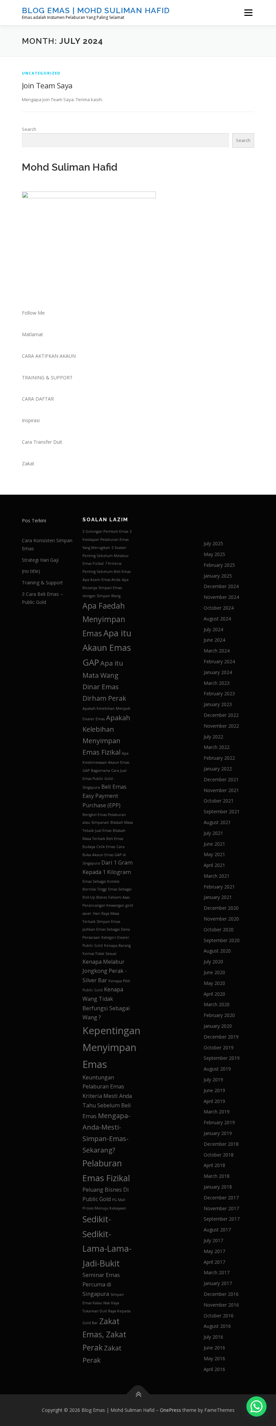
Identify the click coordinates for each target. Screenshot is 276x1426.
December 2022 (221, 715)
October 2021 (219, 800)
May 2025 (214, 554)
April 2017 (214, 1262)
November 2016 (221, 1305)
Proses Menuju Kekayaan (104, 1208)
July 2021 (213, 833)
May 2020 (214, 983)
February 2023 (219, 693)
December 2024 (221, 586)
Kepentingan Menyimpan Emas (111, 1047)
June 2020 (214, 972)
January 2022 (218, 768)
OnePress (170, 1410)
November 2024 (221, 597)
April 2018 (214, 1165)
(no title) (31, 571)
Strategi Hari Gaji (40, 560)
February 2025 (219, 565)
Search (29, 129)
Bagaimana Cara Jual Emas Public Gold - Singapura (104, 779)
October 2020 (219, 929)
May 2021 (214, 854)
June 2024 (214, 640)
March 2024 (217, 650)
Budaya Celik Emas (98, 846)
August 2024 (217, 618)
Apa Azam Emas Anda (101, 579)
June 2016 (214, 1347)
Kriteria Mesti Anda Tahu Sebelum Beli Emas (107, 1106)
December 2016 (221, 1294)
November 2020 (221, 918)
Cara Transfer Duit (42, 442)
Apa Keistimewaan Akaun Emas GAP (105, 762)
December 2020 (221, 908)
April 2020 (214, 994)
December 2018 (221, 1144)
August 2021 (217, 822)
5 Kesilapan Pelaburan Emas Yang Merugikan (107, 539)
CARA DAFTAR (38, 399)
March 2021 (217, 876)
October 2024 (219, 608)
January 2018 (218, 1187)
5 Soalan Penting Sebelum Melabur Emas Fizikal (105, 555)
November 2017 (221, 1208)
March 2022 (217, 747)
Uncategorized (41, 73)
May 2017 (214, 1251)
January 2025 (218, 576)
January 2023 (218, 704)
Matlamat (32, 334)
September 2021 (222, 811)
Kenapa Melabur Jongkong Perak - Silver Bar (104, 971)
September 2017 (222, 1219)
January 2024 (218, 672)
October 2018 (219, 1155)
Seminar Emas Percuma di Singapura (101, 1284)
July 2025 (213, 543)
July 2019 (213, 1079)
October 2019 (219, 1047)
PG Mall (118, 1199)
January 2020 (218, 1026)
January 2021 (218, 897)
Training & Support (42, 582)
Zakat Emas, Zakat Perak (104, 1334)
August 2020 (217, 951)
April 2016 (214, 1369)
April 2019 (214, 1101)
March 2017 (217, 1272)
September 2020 (222, 940)
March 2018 (217, 1176)
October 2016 (219, 1315)
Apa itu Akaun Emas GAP (106, 647)
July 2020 (213, 961)
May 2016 (214, 1358)
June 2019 (214, 1090)
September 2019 (222, 1058)
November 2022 (221, 726)
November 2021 (221, 790)
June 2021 (214, 844)
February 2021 (219, 886)
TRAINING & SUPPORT (47, 377)
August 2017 (217, 1229)
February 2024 (219, 661)
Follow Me (33, 313)
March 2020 (217, 1004)
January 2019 (218, 1133)
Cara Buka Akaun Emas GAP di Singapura (104, 855)
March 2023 (217, 683)
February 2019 (219, 1122)
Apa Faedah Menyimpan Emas (103, 619)
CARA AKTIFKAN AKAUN (49, 356)
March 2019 (217, 1111)
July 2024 (213, 629)
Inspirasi (31, 420)
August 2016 (217, 1326)
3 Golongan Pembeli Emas (105, 531)
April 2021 (214, 865)
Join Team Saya (47, 85)
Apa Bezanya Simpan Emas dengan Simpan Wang (105, 587)
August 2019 (217, 1069)
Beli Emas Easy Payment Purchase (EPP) (104, 796)
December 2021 (221, 779)
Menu (248, 12)
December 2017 (221, 1197)
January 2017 (218, 1283)
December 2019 (221, 1037)
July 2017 (213, 1240)
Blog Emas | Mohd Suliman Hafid (96, 10)
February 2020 (219, 1015)
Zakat (28, 463)
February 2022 (219, 758)
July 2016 (213, 1337)
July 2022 (213, 736)
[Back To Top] (138, 1394)
